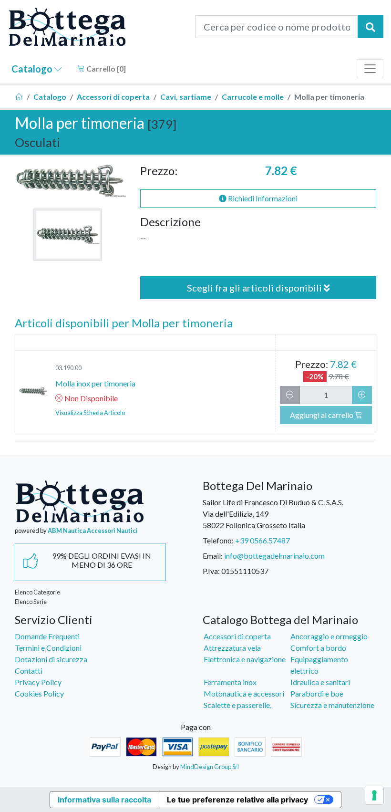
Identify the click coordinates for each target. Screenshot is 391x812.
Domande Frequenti (47, 636)
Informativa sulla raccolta (104, 799)
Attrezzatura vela (232, 647)
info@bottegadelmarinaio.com (274, 555)
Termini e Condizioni (48, 647)
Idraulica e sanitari (320, 682)
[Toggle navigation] (370, 68)
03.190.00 (68, 368)
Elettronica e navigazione (245, 659)
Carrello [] (105, 68)
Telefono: (218, 540)
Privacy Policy (38, 682)
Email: (213, 555)
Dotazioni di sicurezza (51, 659)
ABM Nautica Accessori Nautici (93, 530)
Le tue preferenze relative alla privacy (237, 799)
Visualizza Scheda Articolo (90, 412)
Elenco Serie (31, 601)
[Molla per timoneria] (67, 234)
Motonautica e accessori (244, 693)
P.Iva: (211, 570)
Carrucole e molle (253, 96)
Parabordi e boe (316, 693)
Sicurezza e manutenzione (332, 704)
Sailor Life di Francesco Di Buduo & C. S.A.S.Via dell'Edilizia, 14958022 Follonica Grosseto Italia (273, 514)
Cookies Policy (39, 693)
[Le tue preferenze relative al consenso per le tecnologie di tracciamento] (374, 795)
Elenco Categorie (37, 592)
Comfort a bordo (318, 647)
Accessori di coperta (113, 96)
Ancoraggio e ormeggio (329, 636)
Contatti (28, 670)
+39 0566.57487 (262, 540)
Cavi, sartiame (185, 96)
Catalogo (32, 68)
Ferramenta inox (230, 682)
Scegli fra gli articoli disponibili (255, 287)
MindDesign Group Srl (209, 766)
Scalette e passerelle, (237, 704)
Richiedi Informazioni (262, 198)
